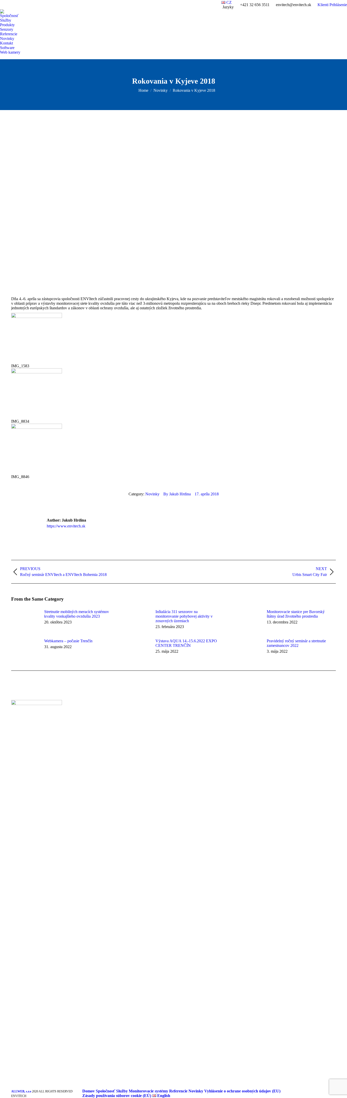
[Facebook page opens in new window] (99, 720)
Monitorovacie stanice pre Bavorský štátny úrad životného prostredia (296, 613)
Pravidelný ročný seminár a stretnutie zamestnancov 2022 (296, 643)
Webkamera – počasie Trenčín (68, 641)
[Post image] (25, 621)
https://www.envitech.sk (66, 526)
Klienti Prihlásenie (332, 5)
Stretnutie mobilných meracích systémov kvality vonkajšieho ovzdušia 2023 (76, 613)
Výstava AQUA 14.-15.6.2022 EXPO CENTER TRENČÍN (186, 643)
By (177, 494)
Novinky (152, 494)
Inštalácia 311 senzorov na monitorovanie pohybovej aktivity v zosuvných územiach (184, 616)
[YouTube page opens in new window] (106, 720)
